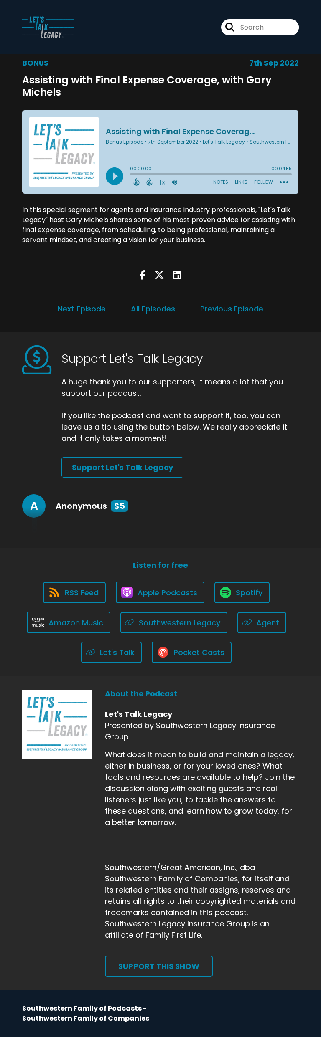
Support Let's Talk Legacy (122, 467)
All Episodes (153, 309)
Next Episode (82, 309)
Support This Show (158, 966)
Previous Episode (231, 309)
